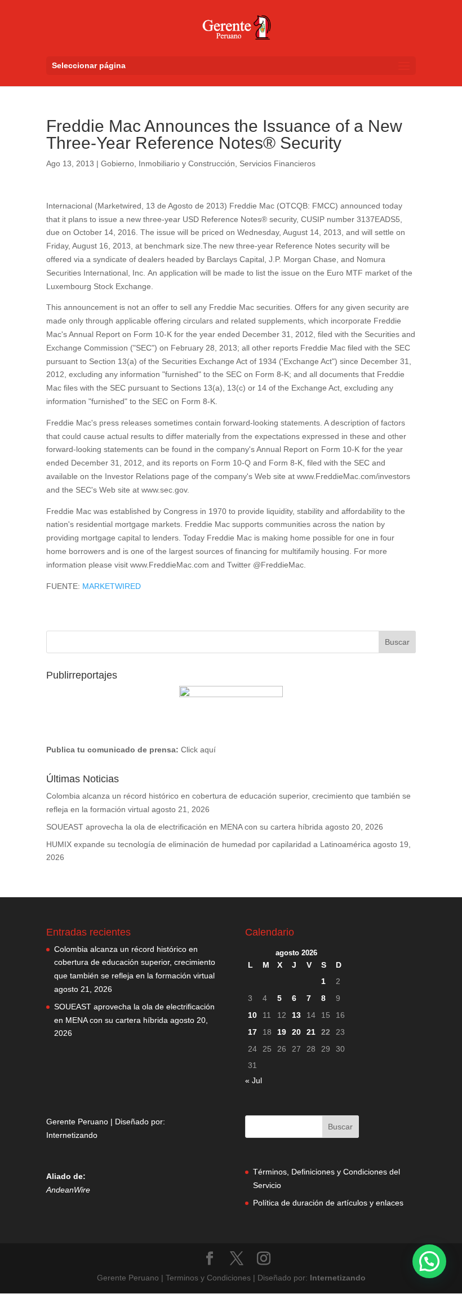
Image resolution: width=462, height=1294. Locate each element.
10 (252, 1015)
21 (311, 1031)
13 (296, 1015)
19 (281, 1031)
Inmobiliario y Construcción (187, 163)
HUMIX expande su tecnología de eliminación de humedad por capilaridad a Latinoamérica (208, 844)
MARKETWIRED (111, 586)
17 (252, 1031)
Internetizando (71, 1135)
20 (296, 1031)
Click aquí (198, 749)
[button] (429, 1261)
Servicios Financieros (277, 163)
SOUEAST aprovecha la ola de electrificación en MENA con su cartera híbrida (184, 826)
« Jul (253, 1080)
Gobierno (117, 163)
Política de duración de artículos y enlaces (328, 1202)
